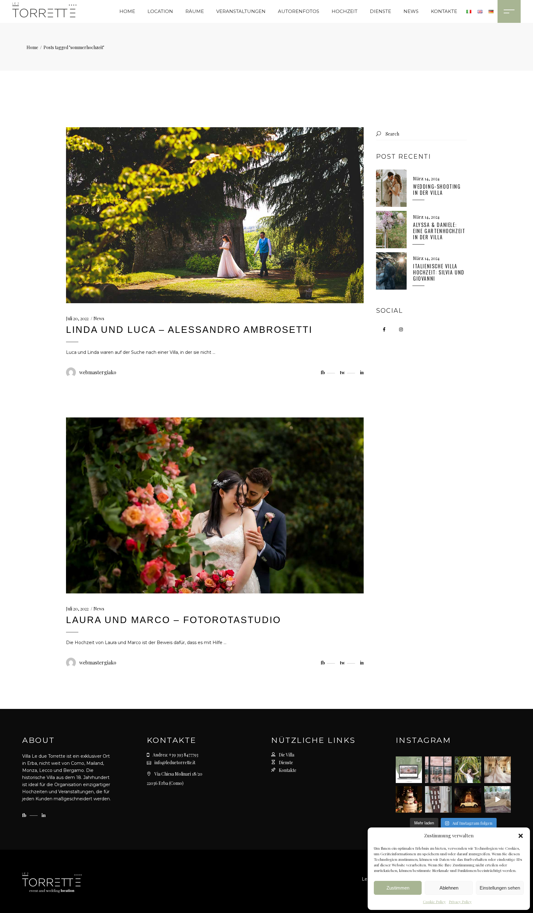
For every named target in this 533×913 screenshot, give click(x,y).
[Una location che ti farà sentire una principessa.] (497, 769)
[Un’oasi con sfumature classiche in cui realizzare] (468, 769)
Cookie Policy (434, 901)
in (43, 815)
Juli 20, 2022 (77, 318)
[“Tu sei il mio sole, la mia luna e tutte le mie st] (468, 799)
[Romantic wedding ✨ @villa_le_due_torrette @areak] (497, 799)
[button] (521, 836)
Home (32, 47)
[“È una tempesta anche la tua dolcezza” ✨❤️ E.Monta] (409, 799)
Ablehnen (449, 887)
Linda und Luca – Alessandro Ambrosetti (189, 330)
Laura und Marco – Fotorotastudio (173, 620)
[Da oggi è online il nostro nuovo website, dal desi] (409, 769)
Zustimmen (397, 887)
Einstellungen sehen (500, 887)
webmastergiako (97, 372)
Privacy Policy (460, 901)
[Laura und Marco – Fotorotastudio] (215, 505)
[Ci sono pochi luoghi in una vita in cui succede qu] (438, 769)
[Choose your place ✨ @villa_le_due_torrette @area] (438, 799)
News (98, 318)
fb (24, 815)
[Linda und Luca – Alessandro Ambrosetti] (215, 215)
